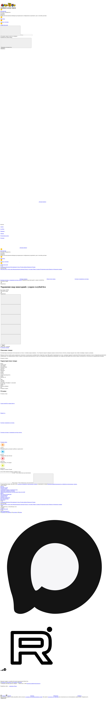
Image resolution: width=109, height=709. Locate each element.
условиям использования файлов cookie (33, 696)
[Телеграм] (5, 670)
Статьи (18, 267)
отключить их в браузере (53, 696)
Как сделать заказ (9, 269)
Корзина (32, 695)
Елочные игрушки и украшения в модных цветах (11, 432)
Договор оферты (23, 267)
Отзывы (33, 267)
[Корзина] (10, 221)
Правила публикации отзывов (55, 269)
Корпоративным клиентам (19, 269)
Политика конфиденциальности (33, 683)
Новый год (3, 413)
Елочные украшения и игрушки (8, 422)
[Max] (54, 620)
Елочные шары (4, 442)
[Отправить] (43, 479)
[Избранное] (10, 211)
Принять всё (3, 698)
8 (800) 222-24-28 (4, 508)
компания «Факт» (13, 686)
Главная (4, 695)
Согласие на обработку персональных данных (27, 484)
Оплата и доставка (29, 269)
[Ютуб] (31, 670)
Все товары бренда (10, 403)
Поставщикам (14, 267)
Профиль (79, 695)
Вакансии (29, 267)
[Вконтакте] (1, 670)
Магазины (3, 269)
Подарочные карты (44, 269)
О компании (3, 267)
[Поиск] (10, 31)
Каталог (2, 486)
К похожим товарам (5, 347)
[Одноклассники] (3, 670)
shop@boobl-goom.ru (5, 511)
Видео (3, 345)
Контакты (8, 267)
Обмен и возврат (36, 269)
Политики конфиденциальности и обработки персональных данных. (62, 484)
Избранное (55, 695)
